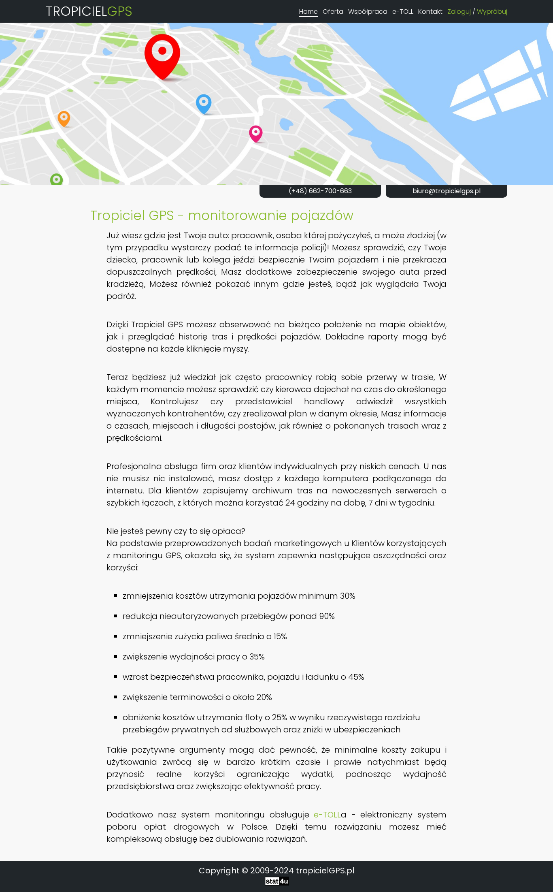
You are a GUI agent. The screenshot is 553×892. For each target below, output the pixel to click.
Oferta (333, 11)
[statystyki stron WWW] (277, 883)
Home (308, 11)
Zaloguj (459, 11)
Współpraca (367, 11)
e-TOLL (402, 11)
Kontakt (430, 11)
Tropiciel (89, 11)
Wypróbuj (492, 11)
